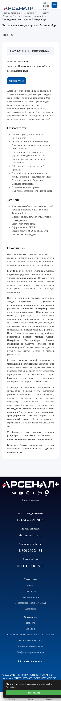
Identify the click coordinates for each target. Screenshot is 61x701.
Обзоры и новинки (30, 597)
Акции (30, 585)
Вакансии (31, 628)
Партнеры (30, 591)
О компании (30, 617)
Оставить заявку (30, 661)
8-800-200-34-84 (18, 50)
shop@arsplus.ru (30, 535)
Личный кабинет (30, 500)
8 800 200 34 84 (30, 550)
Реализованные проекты (30, 646)
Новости (30, 623)
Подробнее (11, 687)
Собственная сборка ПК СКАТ (30, 603)
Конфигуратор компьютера (30, 652)
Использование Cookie (30, 640)
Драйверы (30, 608)
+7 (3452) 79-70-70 (30, 520)
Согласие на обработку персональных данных (30, 634)
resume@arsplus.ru (38, 50)
